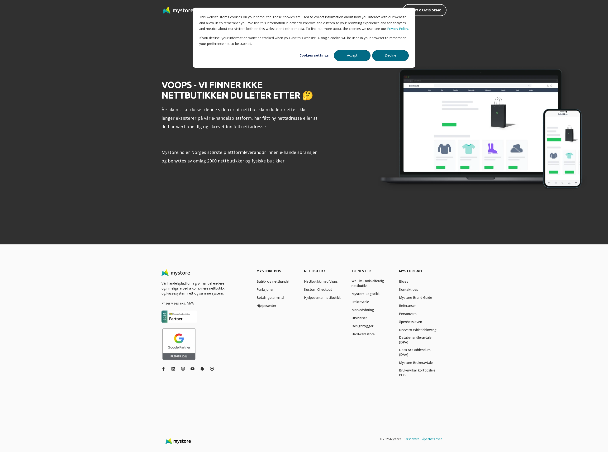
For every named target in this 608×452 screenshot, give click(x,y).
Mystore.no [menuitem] (410, 271)
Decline (390, 55)
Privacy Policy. (398, 28)
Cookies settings (314, 55)
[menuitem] (277, 273)
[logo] (176, 272)
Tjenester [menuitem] (361, 271)
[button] (9, 442)
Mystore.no (173, 152)
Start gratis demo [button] (425, 10)
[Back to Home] (178, 10)
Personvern (411, 439)
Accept (352, 55)
